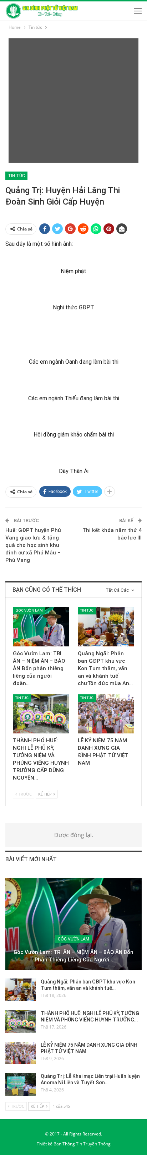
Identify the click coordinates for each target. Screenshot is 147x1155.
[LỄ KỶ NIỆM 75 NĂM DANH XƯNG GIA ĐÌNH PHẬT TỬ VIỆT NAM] (106, 714)
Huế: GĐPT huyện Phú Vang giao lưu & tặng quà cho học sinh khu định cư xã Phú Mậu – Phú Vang (33, 545)
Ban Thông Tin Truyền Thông (82, 1144)
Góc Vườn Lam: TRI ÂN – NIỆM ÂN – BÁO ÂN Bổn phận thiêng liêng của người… (73, 956)
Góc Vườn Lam (29, 610)
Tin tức (16, 175)
